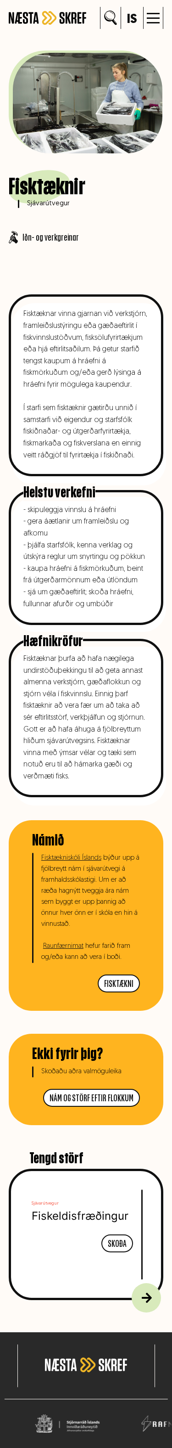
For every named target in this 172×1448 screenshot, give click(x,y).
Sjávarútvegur (48, 203)
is (132, 19)
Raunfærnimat (63, 946)
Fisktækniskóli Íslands (71, 858)
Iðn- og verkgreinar (50, 237)
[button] (153, 18)
